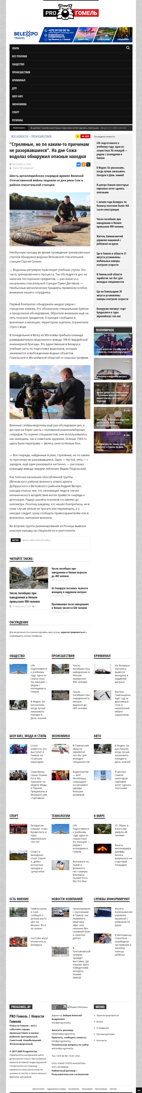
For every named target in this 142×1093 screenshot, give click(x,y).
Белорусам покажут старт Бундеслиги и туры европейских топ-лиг (111, 312)
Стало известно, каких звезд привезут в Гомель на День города (111, 447)
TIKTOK (113, 1089)
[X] (88, 164)
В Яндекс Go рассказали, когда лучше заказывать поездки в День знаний (111, 171)
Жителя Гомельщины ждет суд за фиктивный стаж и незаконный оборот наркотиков (123, 703)
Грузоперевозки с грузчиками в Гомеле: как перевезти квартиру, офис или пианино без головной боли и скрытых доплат (82, 923)
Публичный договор (64, 1070)
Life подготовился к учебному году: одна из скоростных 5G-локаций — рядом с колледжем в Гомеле (112, 150)
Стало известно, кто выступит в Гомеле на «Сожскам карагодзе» (113, 350)
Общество (18, 64)
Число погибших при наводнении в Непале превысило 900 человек (25, 597)
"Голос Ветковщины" (23, 167)
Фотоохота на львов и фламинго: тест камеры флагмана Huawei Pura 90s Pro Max (81, 871)
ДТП (14, 88)
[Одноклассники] (83, 164)
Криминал (18, 80)
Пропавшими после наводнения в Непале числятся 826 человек (70, 606)
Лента (15, 48)
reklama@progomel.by (63, 1033)
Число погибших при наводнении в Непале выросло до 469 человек (69, 572)
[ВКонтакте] (79, 164)
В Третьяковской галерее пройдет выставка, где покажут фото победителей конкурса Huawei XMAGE (81, 962)
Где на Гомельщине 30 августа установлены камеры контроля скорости (112, 295)
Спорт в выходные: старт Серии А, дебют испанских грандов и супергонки (38, 861)
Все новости (19, 136)
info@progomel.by (61, 1022)
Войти (99, 1021)
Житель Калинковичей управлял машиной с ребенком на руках (110, 240)
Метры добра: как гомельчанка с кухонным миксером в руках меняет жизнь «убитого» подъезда (113, 396)
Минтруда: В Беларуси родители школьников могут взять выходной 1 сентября (113, 422)
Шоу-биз (17, 96)
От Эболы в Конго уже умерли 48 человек (121, 830)
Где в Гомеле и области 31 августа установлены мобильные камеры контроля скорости (111, 259)
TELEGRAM (87, 1089)
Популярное (105, 330)
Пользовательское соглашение (70, 1074)
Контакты (101, 1040)
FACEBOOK (73, 1089)
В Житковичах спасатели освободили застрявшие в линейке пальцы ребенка (123, 944)
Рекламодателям (105, 1034)
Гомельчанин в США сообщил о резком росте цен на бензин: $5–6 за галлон (39, 918)
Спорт (15, 112)
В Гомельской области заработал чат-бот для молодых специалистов (110, 278)
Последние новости (104, 136)
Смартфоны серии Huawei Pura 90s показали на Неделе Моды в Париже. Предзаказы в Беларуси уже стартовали (39, 785)
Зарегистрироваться (107, 1015)
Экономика (19, 104)
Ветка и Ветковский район (36, 540)
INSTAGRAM (101, 1089)
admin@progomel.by (62, 1048)
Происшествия (21, 72)
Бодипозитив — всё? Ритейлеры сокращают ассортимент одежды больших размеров (80, 783)
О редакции (102, 1027)
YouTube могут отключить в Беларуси (39, 941)
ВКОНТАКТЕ (39, 1089)
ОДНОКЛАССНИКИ (56, 1089)
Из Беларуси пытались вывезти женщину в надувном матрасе (70, 590)
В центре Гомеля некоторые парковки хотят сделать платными (65, 127)
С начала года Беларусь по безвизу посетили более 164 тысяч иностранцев (113, 205)
